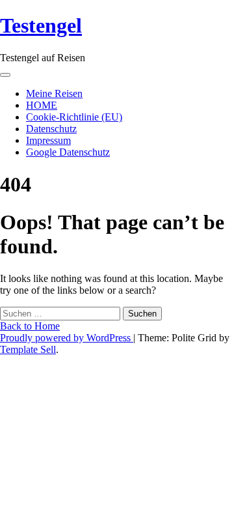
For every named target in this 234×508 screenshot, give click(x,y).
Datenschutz (51, 128)
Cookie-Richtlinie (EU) (74, 116)
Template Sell (28, 349)
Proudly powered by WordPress (66, 337)
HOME (41, 105)
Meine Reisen (54, 93)
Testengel (41, 25)
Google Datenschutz (68, 152)
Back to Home (30, 326)
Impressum (48, 140)
